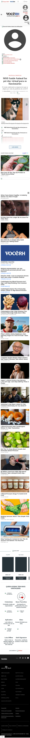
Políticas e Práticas (15, 75)
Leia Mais (15, 147)
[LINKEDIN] (27, 658)
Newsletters (12, 63)
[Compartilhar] (2, 135)
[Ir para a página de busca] (28, 23)
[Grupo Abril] (5, 1)
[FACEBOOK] (19, 658)
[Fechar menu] (12, 26)
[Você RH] (14, 14)
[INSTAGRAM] (22, 658)
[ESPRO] (19, 16)
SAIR (26, 14)
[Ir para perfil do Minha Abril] (15, 54)
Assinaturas (13, 57)
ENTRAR (25, 12)
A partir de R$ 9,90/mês (8, 578)
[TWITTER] (25, 658)
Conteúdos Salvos (16, 59)
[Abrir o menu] (2, 14)
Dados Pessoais (15, 60)
